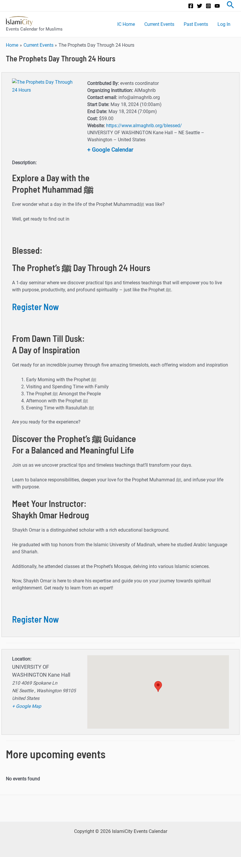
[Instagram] (208, 6)
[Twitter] (199, 6)
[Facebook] (190, 6)
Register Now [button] (35, 306)
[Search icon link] (230, 5)
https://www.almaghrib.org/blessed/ (144, 125)
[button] (158, 686)
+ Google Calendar (110, 149)
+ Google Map (26, 706)
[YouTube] (217, 6)
